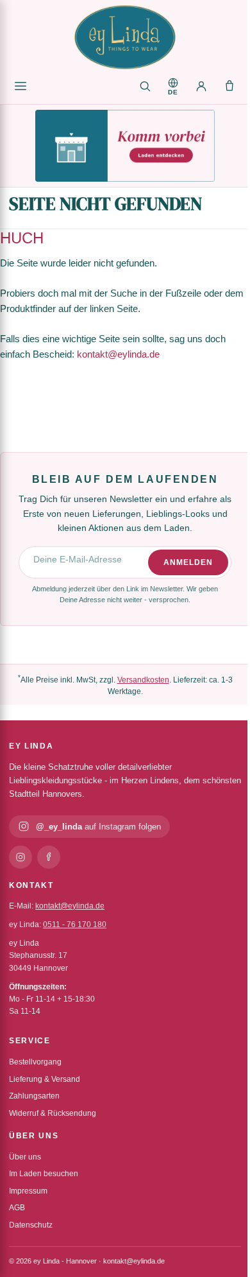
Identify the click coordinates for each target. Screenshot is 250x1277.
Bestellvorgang (35, 1061)
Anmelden (188, 562)
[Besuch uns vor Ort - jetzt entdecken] (125, 146)
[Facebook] (48, 857)
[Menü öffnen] (20, 86)
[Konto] (201, 86)
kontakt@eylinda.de (118, 354)
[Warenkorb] (229, 86)
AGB (17, 1207)
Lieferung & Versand (44, 1079)
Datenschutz (31, 1225)
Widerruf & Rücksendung (52, 1113)
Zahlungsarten (34, 1095)
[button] (173, 86)
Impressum (28, 1190)
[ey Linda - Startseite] (125, 37)
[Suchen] (145, 86)
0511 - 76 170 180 (74, 924)
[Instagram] (20, 857)
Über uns (25, 1156)
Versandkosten (143, 679)
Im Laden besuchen (43, 1173)
